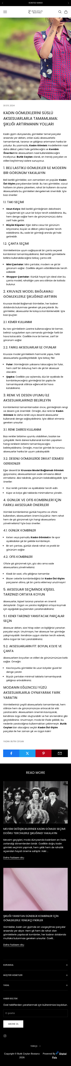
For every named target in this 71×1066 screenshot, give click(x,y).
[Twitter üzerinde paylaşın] (27, 753)
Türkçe (33, 1046)
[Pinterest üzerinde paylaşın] (44, 753)
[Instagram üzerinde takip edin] (5, 1036)
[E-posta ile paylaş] (60, 753)
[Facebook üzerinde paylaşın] (11, 753)
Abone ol (13, 1023)
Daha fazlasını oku (13, 857)
